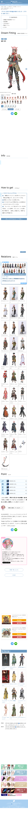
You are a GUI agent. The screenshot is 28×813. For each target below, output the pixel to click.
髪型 (7, 514)
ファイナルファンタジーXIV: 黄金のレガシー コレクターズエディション (19, 629)
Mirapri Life (14, 1)
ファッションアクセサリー (16, 514)
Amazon (19, 620)
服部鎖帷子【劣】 (13, 484)
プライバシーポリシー (17, 802)
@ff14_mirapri (11, 525)
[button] (26, 69)
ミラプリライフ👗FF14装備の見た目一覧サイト (14, 803)
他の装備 (3, 514)
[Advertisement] (14, 135)
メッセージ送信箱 (10, 802)
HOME (14, 575)
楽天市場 (19, 623)
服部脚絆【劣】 (13, 493)
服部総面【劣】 (13, 480)
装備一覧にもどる (14, 569)
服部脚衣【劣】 (13, 490)
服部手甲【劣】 (13, 487)
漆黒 (5, 38)
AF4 (2, 38)
